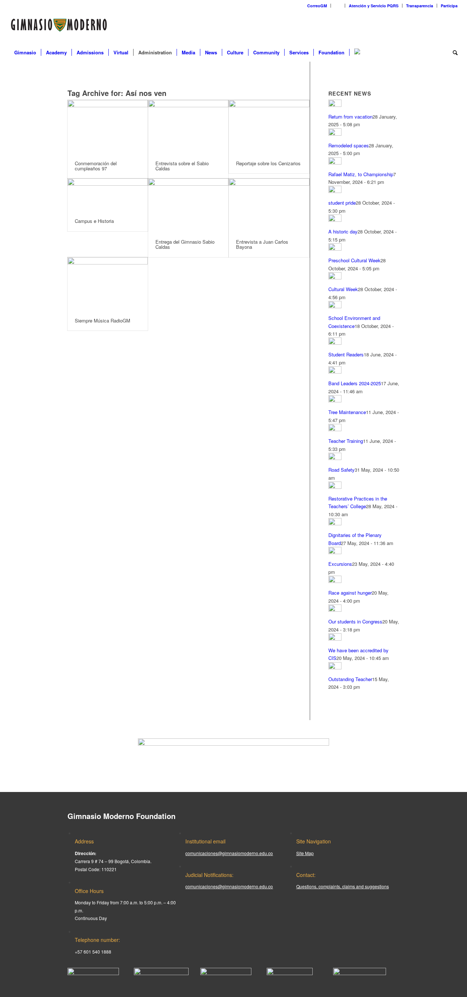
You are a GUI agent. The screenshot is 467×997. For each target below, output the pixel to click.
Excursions (340, 563)
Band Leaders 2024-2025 (354, 383)
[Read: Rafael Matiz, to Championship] (334, 162)
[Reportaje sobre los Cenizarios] (269, 127)
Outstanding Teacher (350, 679)
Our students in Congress (355, 621)
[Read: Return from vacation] (334, 104)
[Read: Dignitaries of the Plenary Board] (334, 523)
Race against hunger (350, 592)
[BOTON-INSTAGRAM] (161, 973)
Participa (449, 5)
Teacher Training (345, 440)
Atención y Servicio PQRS (373, 5)
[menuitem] (317, 6)
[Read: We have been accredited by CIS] (334, 638)
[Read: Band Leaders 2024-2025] (334, 371)
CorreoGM (317, 5)
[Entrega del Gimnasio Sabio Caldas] (188, 205)
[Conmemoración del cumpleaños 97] (107, 127)
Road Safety (341, 469)
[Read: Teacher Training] (334, 429)
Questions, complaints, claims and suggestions (342, 886)
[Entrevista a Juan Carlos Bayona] (269, 205)
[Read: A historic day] (334, 219)
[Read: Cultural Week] (334, 277)
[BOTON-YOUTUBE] (225, 973)
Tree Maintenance (347, 412)
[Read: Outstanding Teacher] (334, 667)
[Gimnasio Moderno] (58, 27)
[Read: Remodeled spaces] (334, 133)
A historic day (343, 231)
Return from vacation (350, 116)
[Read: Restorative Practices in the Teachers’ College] (334, 486)
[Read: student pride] (334, 191)
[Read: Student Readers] (334, 342)
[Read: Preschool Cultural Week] (334, 248)
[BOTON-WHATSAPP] (359, 973)
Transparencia (419, 5)
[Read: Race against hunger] (334, 580)
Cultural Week (343, 289)
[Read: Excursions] (334, 552)
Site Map (305, 853)
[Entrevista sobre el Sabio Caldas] (188, 127)
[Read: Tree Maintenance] (334, 400)
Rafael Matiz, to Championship (360, 174)
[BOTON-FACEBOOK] (93, 973)
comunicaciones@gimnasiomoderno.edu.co (229, 853)
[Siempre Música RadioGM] (107, 284)
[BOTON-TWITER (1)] (290, 973)
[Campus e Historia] (107, 194)
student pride (342, 202)
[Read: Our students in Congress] (334, 609)
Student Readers (346, 354)
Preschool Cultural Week (354, 260)
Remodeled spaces (348, 145)
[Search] (453, 52)
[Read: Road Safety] (334, 458)
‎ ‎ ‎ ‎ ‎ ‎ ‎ (338, 5)
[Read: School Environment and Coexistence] (334, 306)
